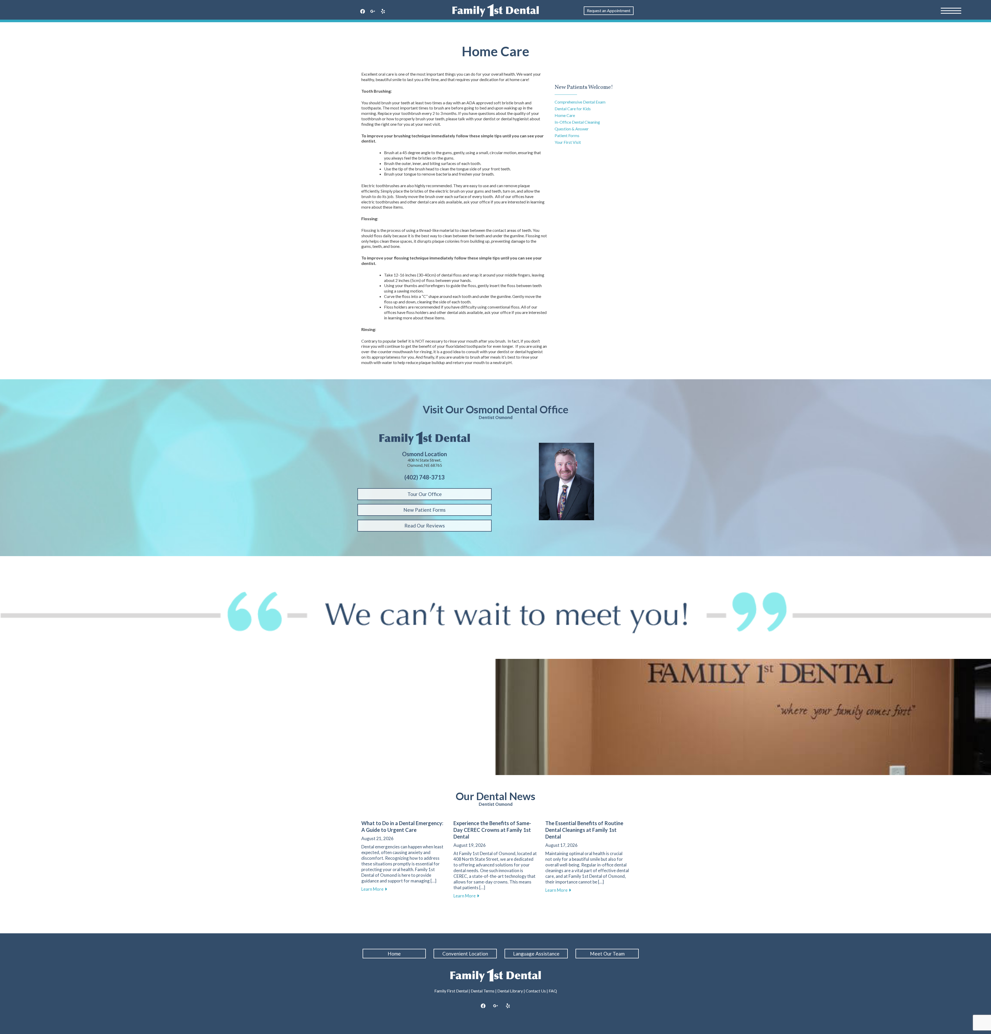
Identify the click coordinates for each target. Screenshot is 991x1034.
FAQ (553, 990)
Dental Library (510, 990)
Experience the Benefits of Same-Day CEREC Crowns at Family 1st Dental (492, 830)
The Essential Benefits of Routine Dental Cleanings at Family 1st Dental (584, 830)
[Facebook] (362, 11)
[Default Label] (383, 11)
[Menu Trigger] (951, 10)
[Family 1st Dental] (495, 10)
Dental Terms (482, 990)
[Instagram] (495, 1006)
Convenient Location (465, 954)
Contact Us (536, 990)
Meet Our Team (607, 954)
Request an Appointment (608, 10)
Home (394, 954)
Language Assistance (536, 954)
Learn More (374, 889)
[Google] (373, 11)
